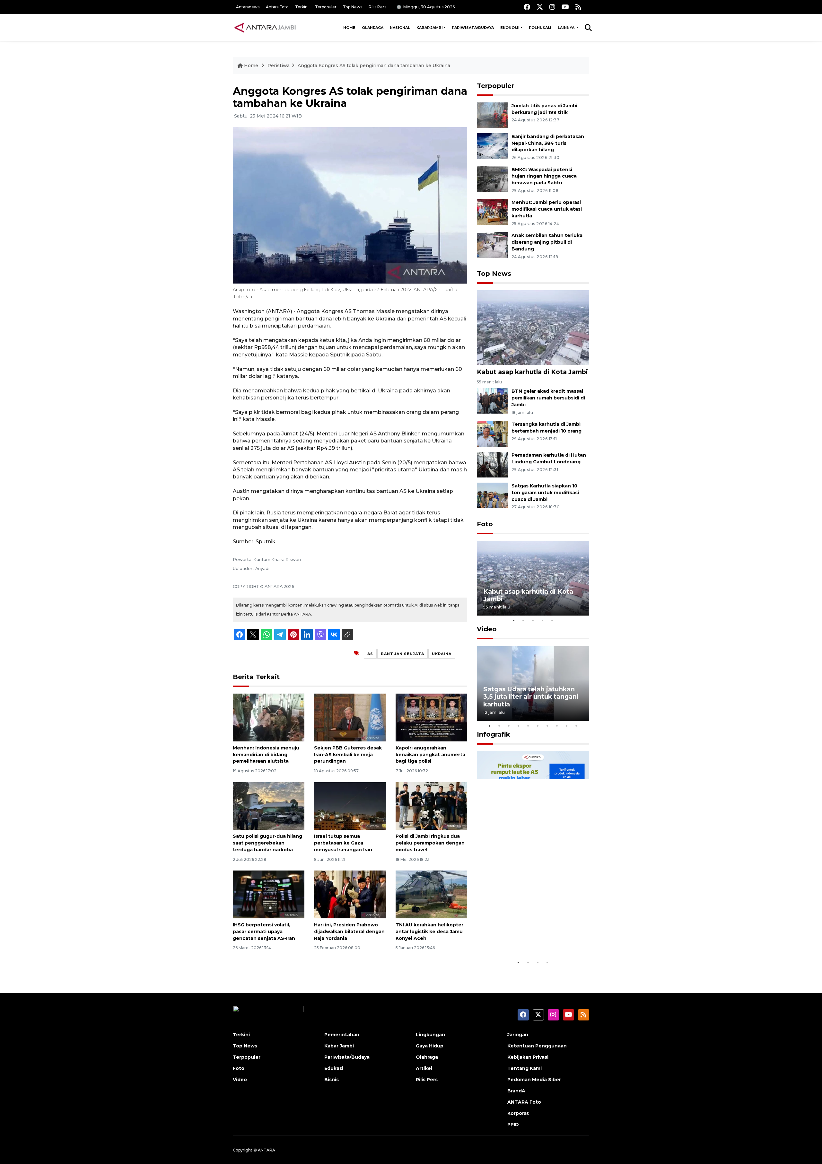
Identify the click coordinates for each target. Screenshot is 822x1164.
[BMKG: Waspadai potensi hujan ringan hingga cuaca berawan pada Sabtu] (492, 179)
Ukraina (441, 654)
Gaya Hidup (429, 1046)
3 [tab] (533, 620)
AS (370, 654)
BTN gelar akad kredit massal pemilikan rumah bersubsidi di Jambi (548, 397)
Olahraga (372, 27)
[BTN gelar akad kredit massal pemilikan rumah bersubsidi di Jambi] (492, 401)
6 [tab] (538, 725)
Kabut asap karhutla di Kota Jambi (532, 372)
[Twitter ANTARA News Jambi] (540, 7)
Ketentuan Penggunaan (537, 1046)
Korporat (518, 1113)
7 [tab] (547, 725)
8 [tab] (557, 725)
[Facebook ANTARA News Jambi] (527, 7)
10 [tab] (576, 725)
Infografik (493, 734)
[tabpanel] (533, 578)
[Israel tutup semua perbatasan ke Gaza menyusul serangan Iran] (350, 805)
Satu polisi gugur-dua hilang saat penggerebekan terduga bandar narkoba (267, 843)
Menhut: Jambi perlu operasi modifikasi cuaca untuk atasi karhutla (547, 209)
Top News (352, 6)
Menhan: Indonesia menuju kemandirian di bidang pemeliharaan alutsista (266, 754)
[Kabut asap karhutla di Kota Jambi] (533, 327)
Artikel (424, 1068)
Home (349, 27)
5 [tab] (552, 620)
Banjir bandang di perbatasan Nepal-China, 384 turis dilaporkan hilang (548, 143)
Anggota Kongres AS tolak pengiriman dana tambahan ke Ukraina (374, 65)
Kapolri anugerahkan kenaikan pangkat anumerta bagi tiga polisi (430, 754)
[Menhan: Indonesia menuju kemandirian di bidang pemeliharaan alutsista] (268, 717)
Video (487, 629)
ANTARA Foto (524, 1102)
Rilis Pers (377, 6)
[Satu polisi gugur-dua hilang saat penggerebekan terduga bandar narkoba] (268, 805)
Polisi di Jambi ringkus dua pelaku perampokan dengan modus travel (430, 843)
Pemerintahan (341, 1034)
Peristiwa (278, 65)
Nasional (400, 27)
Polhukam (540, 27)
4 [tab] (542, 620)
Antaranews (247, 6)
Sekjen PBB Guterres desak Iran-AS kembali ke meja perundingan (348, 754)
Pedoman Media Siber (534, 1079)
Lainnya (566, 27)
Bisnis (331, 1079)
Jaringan (517, 1034)
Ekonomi (510, 27)
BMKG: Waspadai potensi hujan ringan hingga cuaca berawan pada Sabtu (544, 176)
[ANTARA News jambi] (265, 27)
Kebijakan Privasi (527, 1057)
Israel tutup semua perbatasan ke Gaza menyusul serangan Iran (343, 843)
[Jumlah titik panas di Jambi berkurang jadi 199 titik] (492, 115)
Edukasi (333, 1068)
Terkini (302, 6)
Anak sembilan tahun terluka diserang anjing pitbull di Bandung (547, 242)
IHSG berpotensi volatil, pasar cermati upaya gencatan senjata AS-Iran (264, 931)
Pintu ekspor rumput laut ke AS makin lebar (528, 936)
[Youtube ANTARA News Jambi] (565, 7)
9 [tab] (567, 725)
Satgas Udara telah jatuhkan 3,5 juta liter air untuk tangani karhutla (531, 696)
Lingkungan (430, 1034)
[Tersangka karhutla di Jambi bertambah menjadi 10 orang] (492, 433)
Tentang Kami (524, 1068)
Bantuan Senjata (402, 654)
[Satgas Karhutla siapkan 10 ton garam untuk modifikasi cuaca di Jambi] (492, 495)
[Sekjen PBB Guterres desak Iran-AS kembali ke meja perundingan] (350, 717)
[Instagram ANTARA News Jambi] (552, 7)
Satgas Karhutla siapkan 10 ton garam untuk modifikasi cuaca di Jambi (545, 492)
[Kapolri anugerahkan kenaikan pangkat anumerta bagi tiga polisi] (431, 717)
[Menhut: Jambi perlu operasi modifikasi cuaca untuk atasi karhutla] (492, 212)
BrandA (516, 1091)
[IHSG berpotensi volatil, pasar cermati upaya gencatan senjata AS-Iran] (268, 894)
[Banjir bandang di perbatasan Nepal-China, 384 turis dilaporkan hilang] (492, 146)
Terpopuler (326, 6)
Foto (485, 524)
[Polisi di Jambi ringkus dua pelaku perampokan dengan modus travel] (431, 805)
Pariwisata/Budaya (473, 27)
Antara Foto (277, 6)
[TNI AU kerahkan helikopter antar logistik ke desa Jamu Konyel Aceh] (431, 894)
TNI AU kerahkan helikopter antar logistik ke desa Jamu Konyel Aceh (429, 931)
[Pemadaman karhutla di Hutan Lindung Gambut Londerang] (492, 464)
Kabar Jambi (429, 27)
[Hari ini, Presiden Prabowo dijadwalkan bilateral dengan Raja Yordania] (350, 894)
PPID (513, 1124)
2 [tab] (523, 620)
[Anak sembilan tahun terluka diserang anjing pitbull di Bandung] (492, 244)
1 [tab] (514, 620)
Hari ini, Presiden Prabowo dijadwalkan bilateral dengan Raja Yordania (349, 931)
